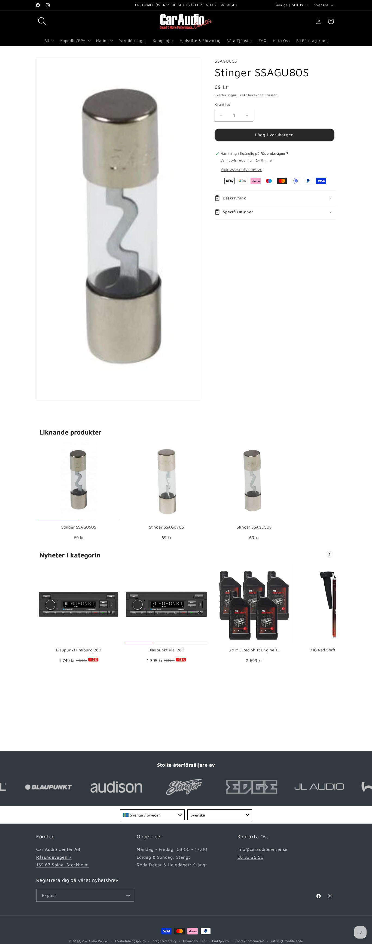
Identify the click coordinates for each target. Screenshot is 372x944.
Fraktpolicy (220, 941)
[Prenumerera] (128, 895)
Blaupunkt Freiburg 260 (79, 650)
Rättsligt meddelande (286, 941)
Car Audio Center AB (58, 849)
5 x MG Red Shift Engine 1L (254, 650)
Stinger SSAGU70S (166, 527)
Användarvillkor (194, 941)
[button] (42, 21)
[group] (78, 492)
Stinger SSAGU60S (78, 527)
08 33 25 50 (250, 857)
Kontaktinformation (250, 941)
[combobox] (152, 814)
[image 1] (79, 481)
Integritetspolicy (164, 941)
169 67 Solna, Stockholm (62, 864)
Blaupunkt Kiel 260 (166, 650)
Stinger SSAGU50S (254, 527)
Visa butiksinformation (241, 169)
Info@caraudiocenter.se (262, 849)
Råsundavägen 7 (53, 857)
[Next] (329, 554)
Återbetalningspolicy (130, 941)
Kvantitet (222, 104)
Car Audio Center (95, 941)
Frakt (243, 95)
